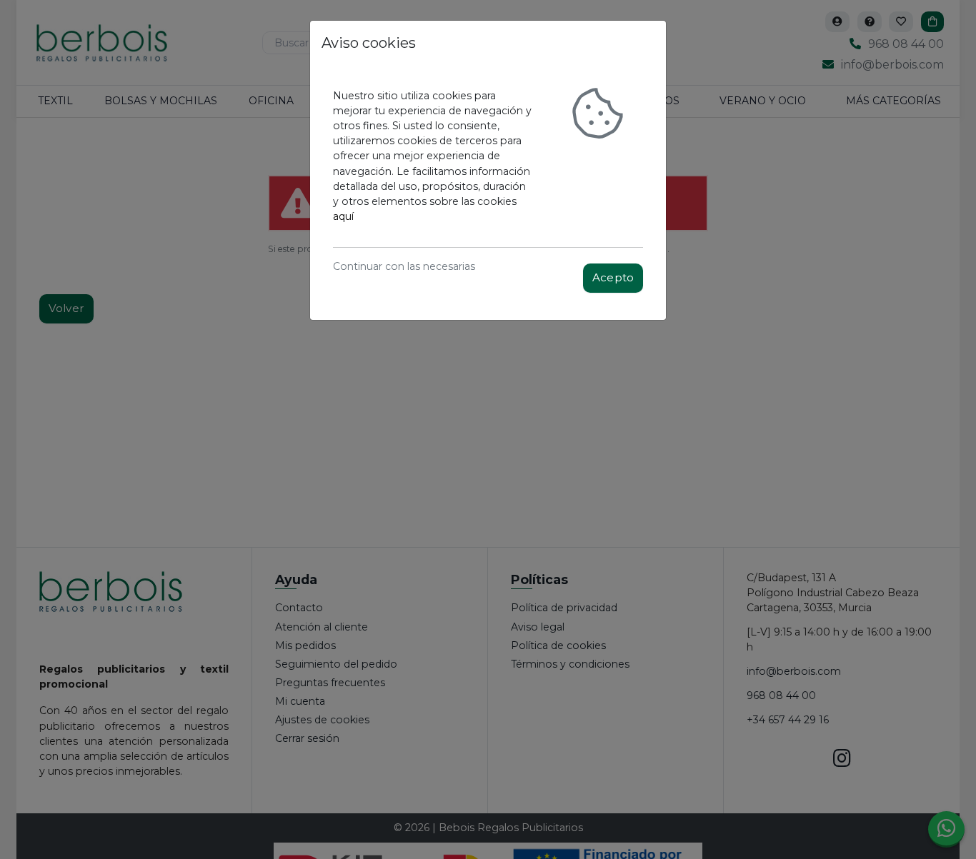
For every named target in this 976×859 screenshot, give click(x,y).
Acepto (613, 277)
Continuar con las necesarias (404, 266)
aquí (343, 216)
